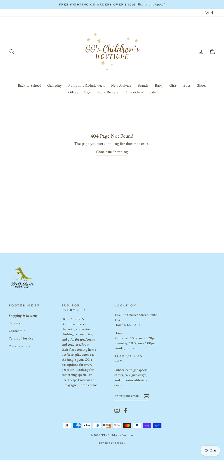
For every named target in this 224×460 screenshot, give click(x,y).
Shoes (201, 85)
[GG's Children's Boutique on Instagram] (117, 410)
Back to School (29, 85)
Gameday (54, 85)
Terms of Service (21, 338)
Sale (152, 92)
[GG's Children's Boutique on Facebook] (125, 410)
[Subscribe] (146, 396)
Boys (187, 85)
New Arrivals (121, 85)
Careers (14, 323)
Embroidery (133, 92)
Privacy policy (19, 346)
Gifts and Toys (79, 92)
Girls (173, 85)
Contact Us (17, 331)
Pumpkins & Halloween (86, 85)
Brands (143, 85)
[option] (112, 4)
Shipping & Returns (23, 316)
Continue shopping (112, 152)
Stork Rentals (107, 92)
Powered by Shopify (112, 443)
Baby (159, 85)
